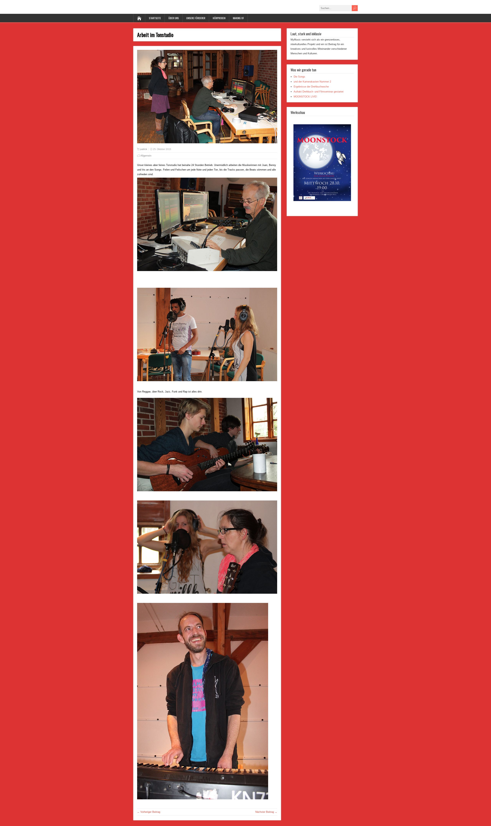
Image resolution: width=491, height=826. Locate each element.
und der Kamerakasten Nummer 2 (312, 81)
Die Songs (299, 76)
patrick (143, 149)
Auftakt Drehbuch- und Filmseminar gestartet (319, 91)
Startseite (155, 18)
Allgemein (145, 155)
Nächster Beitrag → (266, 811)
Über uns (173, 18)
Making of (238, 18)
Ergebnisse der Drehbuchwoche (311, 86)
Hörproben (219, 18)
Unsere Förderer (195, 18)
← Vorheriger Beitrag (148, 811)
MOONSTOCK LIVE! (305, 96)
